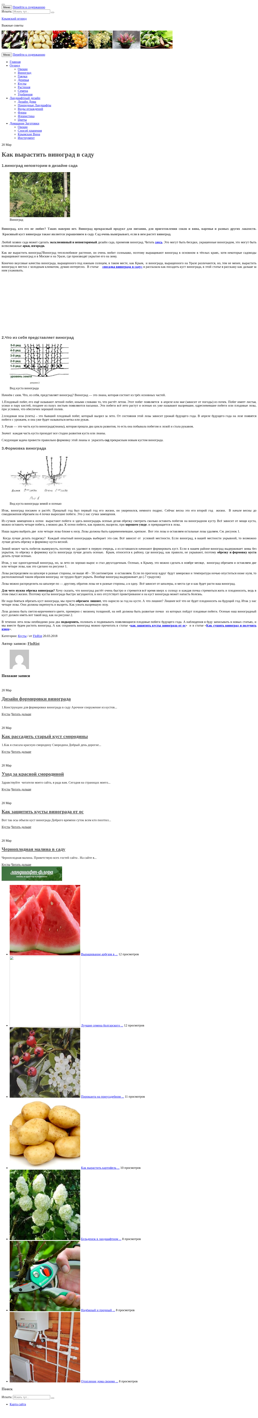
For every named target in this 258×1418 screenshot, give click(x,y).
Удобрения (25, 94)
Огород (15, 65)
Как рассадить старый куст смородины (45, 736)
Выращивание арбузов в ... (99, 954)
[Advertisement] (122, 303)
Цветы (22, 119)
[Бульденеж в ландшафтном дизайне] (45, 1239)
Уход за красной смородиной (33, 774)
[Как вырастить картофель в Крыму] (45, 1167)
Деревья (23, 80)
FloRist (37, 636)
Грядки (22, 76)
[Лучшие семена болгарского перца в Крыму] (45, 1025)
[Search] (52, 12)
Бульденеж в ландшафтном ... (101, 1239)
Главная (15, 62)
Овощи (23, 69)
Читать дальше (21, 714)
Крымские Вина (29, 134)
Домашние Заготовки (24, 123)
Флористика (26, 116)
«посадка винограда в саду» (122, 266)
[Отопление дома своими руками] (45, 1381)
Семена (23, 90)
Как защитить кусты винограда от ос (43, 811)
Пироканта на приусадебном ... (102, 1096)
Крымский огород (14, 18)
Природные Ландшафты (34, 105)
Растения (24, 87)
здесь (158, 242)
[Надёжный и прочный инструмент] (45, 1310)
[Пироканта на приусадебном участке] (45, 1096)
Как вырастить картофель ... (100, 1167)
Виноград (24, 72)
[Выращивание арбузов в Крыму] (45, 954)
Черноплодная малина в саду (33, 849)
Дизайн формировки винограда (36, 698)
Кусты (22, 83)
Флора (22, 112)
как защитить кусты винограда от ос (158, 625)
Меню (6, 7)
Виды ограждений (30, 109)
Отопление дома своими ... (99, 1381)
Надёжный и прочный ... (98, 1310)
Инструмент (26, 138)
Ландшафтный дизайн (25, 98)
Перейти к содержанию (29, 7)
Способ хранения (30, 130)
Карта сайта (18, 1404)
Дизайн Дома (27, 101)
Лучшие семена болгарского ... (102, 1025)
